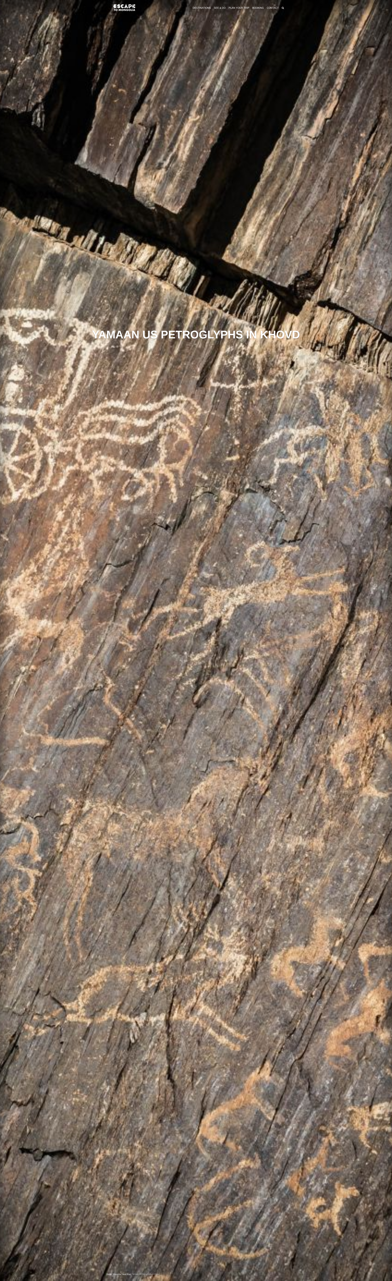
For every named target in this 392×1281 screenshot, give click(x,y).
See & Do (220, 8)
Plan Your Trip (239, 8)
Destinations (202, 8)
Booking (258, 8)
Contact (273, 8)
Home (109, 1273)
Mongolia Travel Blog (122, 1273)
